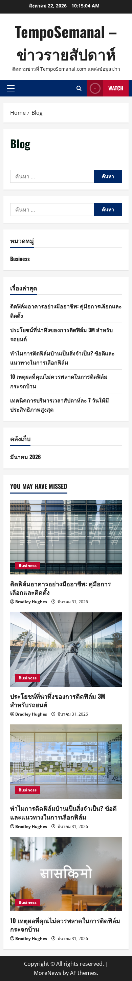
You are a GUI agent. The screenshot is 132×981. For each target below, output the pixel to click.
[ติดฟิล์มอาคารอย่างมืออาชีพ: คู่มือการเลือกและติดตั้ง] (66, 537)
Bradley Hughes (31, 602)
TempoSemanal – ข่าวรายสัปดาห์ (66, 42)
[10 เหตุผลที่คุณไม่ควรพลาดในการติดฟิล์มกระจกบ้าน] (66, 874)
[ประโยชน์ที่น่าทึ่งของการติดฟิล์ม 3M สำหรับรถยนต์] (66, 649)
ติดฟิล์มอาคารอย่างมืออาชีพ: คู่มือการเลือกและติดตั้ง (60, 587)
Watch (116, 88)
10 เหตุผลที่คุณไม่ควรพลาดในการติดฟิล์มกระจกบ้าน (65, 924)
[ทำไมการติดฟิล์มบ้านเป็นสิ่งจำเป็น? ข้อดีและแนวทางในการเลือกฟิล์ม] (66, 761)
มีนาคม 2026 (25, 457)
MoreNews (47, 973)
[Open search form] (79, 88)
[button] (10, 88)
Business (20, 259)
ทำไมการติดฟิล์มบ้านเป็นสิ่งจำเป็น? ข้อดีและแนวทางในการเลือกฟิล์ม (63, 812)
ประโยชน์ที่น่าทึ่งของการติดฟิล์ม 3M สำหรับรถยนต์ (57, 700)
